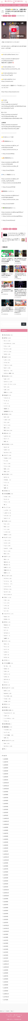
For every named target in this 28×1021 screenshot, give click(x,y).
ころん (7, 540)
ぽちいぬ (7, 679)
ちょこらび (8, 575)
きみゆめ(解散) (8, 493)
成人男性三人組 (8, 710)
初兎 (6, 468)
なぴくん (7, 674)
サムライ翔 (8, 696)
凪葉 (6, 488)
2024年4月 (5, 842)
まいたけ (7, 591)
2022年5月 (5, 910)
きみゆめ (7, 490)
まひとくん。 (8, 370)
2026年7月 (5, 762)
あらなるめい (8, 444)
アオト (6, 600)
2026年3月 (5, 773)
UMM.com (7, 433)
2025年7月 (5, 797)
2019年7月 (5, 988)
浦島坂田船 (8, 727)
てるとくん (8, 365)
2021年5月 (5, 946)
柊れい (6, 559)
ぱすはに (7, 622)
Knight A (7, 357)
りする (6, 721)
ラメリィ (7, 501)
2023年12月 (6, 854)
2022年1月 (5, 922)
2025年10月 (6, 788)
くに (6, 529)
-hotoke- (7, 458)
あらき (6, 447)
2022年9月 (5, 898)
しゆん (7, 359)
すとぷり (7, 537)
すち (6, 422)
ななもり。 (8, 548)
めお (6, 485)
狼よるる (7, 564)
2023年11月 (6, 857)
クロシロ (7, 398)
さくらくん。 (8, 581)
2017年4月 (5, 999)
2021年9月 (5, 934)
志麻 (6, 737)
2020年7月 (5, 976)
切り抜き (7, 707)
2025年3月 (5, 809)
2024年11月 (6, 821)
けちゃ (7, 346)
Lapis (7, 379)
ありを (6, 477)
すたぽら (5, 15)
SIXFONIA (7, 414)
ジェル (7, 545)
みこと (7, 425)
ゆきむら (7, 704)
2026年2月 (5, 776)
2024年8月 (5, 830)
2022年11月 (6, 892)
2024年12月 (6, 818)
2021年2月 (5, 955)
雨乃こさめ (8, 430)
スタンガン (7, 515)
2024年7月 (5, 833)
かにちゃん (7, 578)
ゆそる (6, 657)
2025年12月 (6, 782)
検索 (24, 324)
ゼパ (6, 630)
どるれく (7, 597)
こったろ (13, 15)
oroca (6, 627)
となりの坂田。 (8, 735)
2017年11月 (6, 996)
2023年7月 (5, 869)
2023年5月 (5, 875)
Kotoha (7, 619)
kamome (7, 693)
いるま (7, 419)
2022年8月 (5, 901)
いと (6, 602)
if (6, 460)
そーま (6, 400)
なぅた (6, 649)
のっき (6, 499)
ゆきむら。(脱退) (9, 373)
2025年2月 (5, 812)
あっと (7, 340)
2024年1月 (5, 851)
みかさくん (8, 381)
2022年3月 (5, 916)
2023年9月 (5, 863)
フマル (6, 605)
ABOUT (11, 1015)
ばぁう (7, 367)
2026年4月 (5, 771)
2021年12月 (6, 925)
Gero (6, 743)
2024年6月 (5, 836)
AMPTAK (7, 338)
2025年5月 (5, 803)
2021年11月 (6, 928)
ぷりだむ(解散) (8, 663)
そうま (6, 362)
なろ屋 (7, 701)
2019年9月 (5, 985)
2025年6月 (5, 800)
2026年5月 (5, 768)
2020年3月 (5, 982)
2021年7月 (5, 940)
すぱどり (7, 556)
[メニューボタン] (2, 2)
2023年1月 (5, 886)
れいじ (6, 682)
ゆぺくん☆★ (8, 594)
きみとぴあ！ (8, 474)
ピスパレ (7, 641)
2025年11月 (6, 785)
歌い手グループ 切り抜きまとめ (14, 1)
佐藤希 (6, 638)
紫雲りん (7, 572)
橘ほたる (7, 562)
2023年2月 (5, 883)
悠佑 (6, 471)
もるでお (7, 436)
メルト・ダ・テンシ (10, 384)
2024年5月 (5, 839)
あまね (6, 668)
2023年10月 (6, 860)
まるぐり (7, 518)
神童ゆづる (7, 570)
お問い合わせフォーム (17, 1015)
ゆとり (6, 438)
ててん (6, 482)
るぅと (7, 551)
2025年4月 (5, 806)
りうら (7, 466)
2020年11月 (6, 964)
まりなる (6, 633)
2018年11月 (6, 993)
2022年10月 (6, 895)
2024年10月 (6, 824)
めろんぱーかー (9, 688)
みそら (6, 608)
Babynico (7, 625)
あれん (6, 644)
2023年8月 (5, 866)
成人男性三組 (7, 724)
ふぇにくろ (7, 586)
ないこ (7, 463)
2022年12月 (6, 889)
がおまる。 (7, 479)
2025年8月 (5, 794)
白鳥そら (7, 567)
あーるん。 (7, 666)
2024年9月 (5, 827)
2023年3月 (5, 881)
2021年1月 (5, 958)
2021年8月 (5, 937)
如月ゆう (7, 534)
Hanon (7, 616)
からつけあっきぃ (9, 343)
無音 (6, 441)
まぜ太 (7, 354)
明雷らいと (8, 392)
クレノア (7, 507)
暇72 (6, 427)
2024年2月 (5, 848)
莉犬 (6, 553)
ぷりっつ (7, 351)
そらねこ (7, 496)
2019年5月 (5, 990)
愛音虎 (6, 408)
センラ (6, 732)
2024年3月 (5, 845)
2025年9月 (5, 791)
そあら (6, 671)
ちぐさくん (7, 348)
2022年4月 (5, 913)
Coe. (6, 524)
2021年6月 (5, 943)
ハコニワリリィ (8, 613)
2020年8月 (5, 973)
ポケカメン (7, 589)
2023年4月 (5, 878)
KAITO (7, 690)
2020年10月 (6, 967)
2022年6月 (5, 907)
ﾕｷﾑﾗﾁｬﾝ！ (7, 635)
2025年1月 (5, 815)
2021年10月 (6, 931)
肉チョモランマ (9, 740)
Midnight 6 (7, 395)
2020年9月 (5, 970)
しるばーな (7, 513)
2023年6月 (5, 872)
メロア (6, 654)
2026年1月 (5, 779)
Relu (9, 15)
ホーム (7, 1015)
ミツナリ (7, 406)
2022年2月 (5, 919)
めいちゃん (7, 452)
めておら (7, 685)
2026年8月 (5, 759)
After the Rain (8, 335)
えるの (6, 715)
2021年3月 (5, 952)
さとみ (7, 543)
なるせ (6, 449)
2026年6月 (5, 765)
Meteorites (8, 376)
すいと (6, 646)
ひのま (6, 652)
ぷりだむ (6, 660)
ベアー (6, 403)
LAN (6, 417)
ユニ (6, 610)
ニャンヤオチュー (9, 718)
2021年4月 (5, 949)
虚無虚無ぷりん (8, 411)
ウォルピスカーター (9, 713)
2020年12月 (6, 961)
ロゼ (6, 387)
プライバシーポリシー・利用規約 (14, 1016)
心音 (6, 389)
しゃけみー (7, 510)
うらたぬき (7, 729)
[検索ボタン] (26, 2)
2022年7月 (5, 904)
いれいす (7, 455)
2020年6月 (5, 979)
